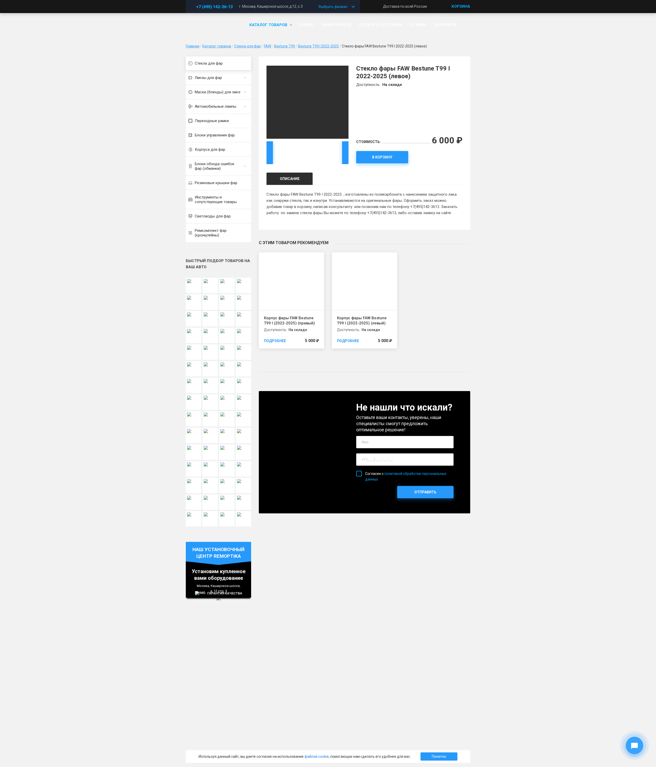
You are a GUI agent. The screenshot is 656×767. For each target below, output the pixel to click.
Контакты (445, 25)
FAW (267, 46)
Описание (290, 179)
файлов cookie (316, 756)
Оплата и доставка (380, 25)
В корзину (382, 157)
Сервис (306, 25)
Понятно (439, 756)
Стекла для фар (247, 46)
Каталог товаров (268, 25)
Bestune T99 (284, 46)
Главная (192, 46)
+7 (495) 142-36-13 (214, 6)
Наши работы (336, 25)
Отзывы (418, 25)
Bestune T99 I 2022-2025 (318, 46)
